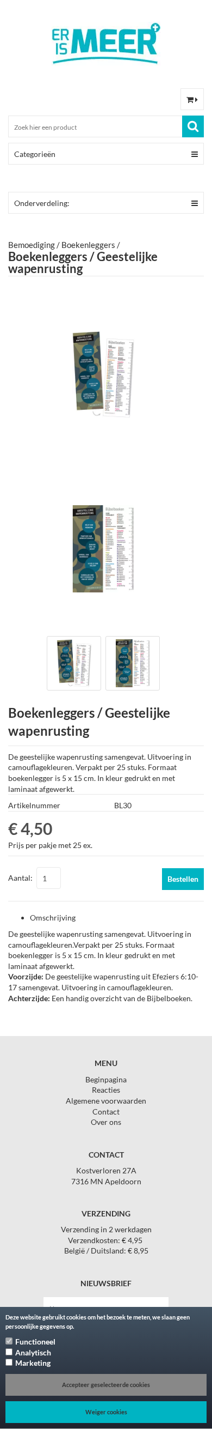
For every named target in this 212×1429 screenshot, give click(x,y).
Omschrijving (53, 917)
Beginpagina (106, 1079)
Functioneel (35, 1341)
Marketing (33, 1362)
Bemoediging (31, 245)
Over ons (106, 1122)
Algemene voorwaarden (106, 1100)
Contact (106, 1111)
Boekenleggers (88, 245)
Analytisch (33, 1352)
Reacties (106, 1089)
